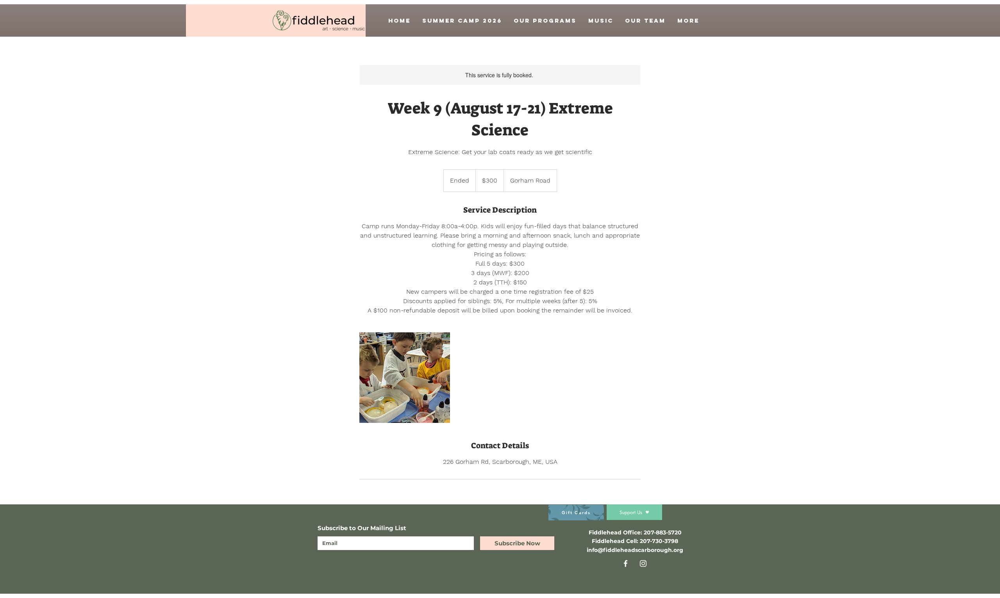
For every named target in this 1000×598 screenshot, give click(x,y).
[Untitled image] (404, 377)
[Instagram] (643, 563)
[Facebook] (625, 563)
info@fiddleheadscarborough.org (635, 550)
